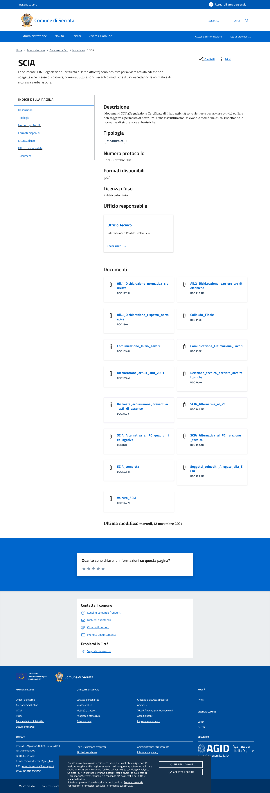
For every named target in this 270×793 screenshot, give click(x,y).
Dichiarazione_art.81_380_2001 (140, 372)
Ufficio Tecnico (119, 225)
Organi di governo (25, 700)
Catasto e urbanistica (88, 700)
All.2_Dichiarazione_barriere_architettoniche (216, 285)
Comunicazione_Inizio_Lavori (138, 345)
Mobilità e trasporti (87, 710)
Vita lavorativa (84, 705)
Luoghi (201, 722)
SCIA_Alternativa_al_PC (208, 404)
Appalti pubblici (145, 716)
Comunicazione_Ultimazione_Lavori (216, 345)
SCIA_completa (128, 466)
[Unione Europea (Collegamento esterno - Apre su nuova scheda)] (32, 677)
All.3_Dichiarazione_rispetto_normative (143, 317)
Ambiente (142, 705)
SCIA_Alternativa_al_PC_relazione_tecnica (215, 437)
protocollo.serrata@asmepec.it (37, 766)
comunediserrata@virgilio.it (39, 761)
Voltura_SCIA (126, 497)
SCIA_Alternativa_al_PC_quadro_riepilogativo (143, 437)
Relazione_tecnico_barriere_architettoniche (216, 375)
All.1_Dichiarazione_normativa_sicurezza (142, 285)
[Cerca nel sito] (247, 20)
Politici (19, 716)
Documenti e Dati (58, 50)
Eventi (201, 727)
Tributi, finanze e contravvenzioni (155, 710)
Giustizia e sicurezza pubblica (152, 700)
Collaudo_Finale (202, 314)
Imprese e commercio (148, 721)
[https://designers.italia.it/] (226, 749)
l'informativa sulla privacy (119, 785)
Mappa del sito (27, 786)
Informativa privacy (147, 752)
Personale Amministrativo (30, 721)
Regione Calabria (28, 4)
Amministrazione (36, 50)
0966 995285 (27, 756)
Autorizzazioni (84, 721)
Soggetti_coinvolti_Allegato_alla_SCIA (216, 468)
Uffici (19, 710)
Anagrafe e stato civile (88, 716)
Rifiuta (184, 764)
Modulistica (78, 50)
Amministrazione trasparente (153, 747)
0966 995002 (27, 751)
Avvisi (201, 700)
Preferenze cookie (133, 782)
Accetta (183, 772)
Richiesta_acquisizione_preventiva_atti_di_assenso (142, 406)
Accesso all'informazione (208, 36)
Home (19, 50)
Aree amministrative (27, 705)
